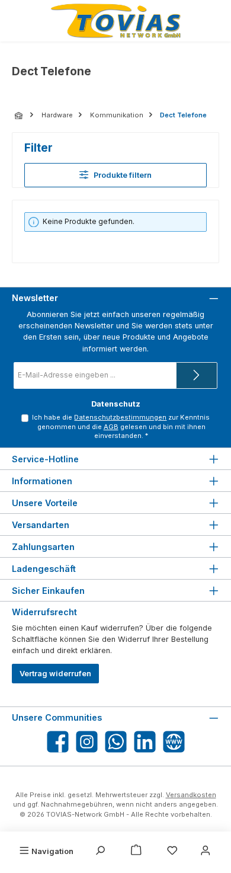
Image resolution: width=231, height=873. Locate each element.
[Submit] (196, 375)
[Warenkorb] (136, 851)
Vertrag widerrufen (55, 673)
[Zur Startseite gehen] (115, 21)
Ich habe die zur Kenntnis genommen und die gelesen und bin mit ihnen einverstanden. (121, 426)
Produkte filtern (123, 175)
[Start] (19, 115)
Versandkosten (191, 795)
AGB (111, 427)
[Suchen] (100, 851)
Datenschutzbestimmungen (120, 417)
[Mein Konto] (205, 851)
